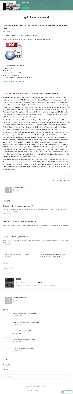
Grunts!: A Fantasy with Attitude (13, 81)
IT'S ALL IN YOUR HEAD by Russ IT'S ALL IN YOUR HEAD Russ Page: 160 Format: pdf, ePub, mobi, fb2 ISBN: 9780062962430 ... (36, 225)
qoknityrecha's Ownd (36, 17)
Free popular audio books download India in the (24, 339)
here (4, 164)
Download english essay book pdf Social (16, 237)
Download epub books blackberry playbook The (18, 206)
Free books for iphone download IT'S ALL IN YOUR (19, 221)
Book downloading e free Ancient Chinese (23, 348)
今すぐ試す (26, 8)
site (67, 159)
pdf (14, 169)
